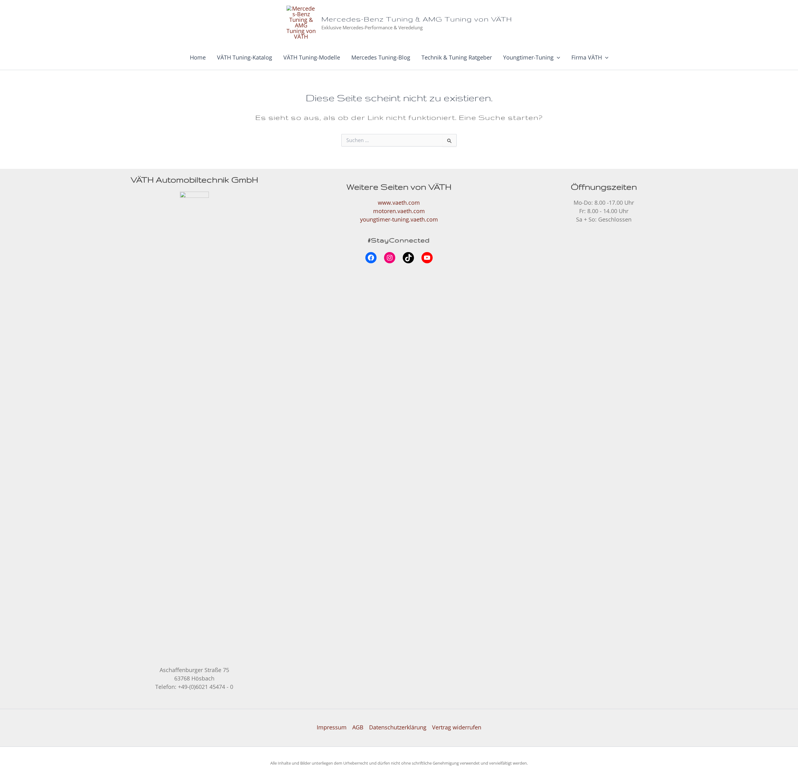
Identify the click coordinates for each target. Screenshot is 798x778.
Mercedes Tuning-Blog (380, 57)
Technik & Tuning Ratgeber (456, 57)
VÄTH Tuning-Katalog (244, 57)
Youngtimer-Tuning (528, 57)
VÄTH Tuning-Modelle (311, 57)
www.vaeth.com (399, 202)
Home (198, 57)
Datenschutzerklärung (397, 727)
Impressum (332, 727)
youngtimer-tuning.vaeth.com (399, 219)
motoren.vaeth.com (399, 211)
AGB (357, 727)
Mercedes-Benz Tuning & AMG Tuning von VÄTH (416, 19)
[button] (557, 57)
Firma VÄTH (586, 57)
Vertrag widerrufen (456, 727)
